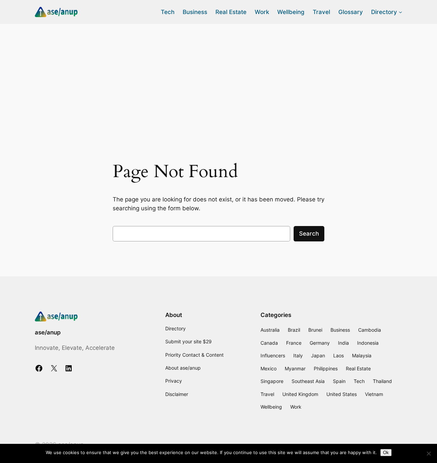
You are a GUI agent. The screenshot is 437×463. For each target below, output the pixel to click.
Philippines (326, 368)
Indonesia (368, 343)
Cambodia (369, 330)
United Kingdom (300, 394)
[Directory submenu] (400, 12)
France (293, 343)
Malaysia (361, 355)
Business (340, 330)
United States (341, 394)
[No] (428, 453)
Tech (359, 381)
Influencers (272, 355)
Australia (270, 330)
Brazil (294, 330)
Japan (318, 355)
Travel (267, 394)
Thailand (382, 381)
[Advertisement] (218, 78)
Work (295, 407)
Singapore (271, 381)
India (343, 343)
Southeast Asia (308, 381)
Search (309, 233)
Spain (339, 381)
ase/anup (48, 332)
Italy (298, 355)
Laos (338, 355)
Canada (269, 343)
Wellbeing (271, 407)
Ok (386, 452)
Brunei (315, 330)
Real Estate (358, 368)
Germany (320, 343)
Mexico (268, 368)
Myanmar (295, 368)
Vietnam (374, 394)
